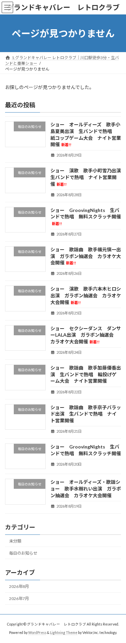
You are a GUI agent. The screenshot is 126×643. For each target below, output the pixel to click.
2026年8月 (19, 586)
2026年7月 (19, 598)
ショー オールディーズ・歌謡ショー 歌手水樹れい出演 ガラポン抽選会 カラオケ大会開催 (85, 488)
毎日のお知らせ (23, 553)
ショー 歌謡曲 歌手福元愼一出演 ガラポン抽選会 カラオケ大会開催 (85, 256)
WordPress (37, 633)
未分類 (15, 541)
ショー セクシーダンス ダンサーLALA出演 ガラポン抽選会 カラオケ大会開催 (85, 335)
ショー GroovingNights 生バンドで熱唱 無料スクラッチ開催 (85, 216)
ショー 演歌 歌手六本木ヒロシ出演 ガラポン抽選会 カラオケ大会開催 (85, 295)
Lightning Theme (63, 633)
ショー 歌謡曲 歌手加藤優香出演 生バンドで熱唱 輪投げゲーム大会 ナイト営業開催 (85, 374)
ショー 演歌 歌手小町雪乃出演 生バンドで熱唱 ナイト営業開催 (88, 177)
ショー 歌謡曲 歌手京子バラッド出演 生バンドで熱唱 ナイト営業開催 (85, 413)
